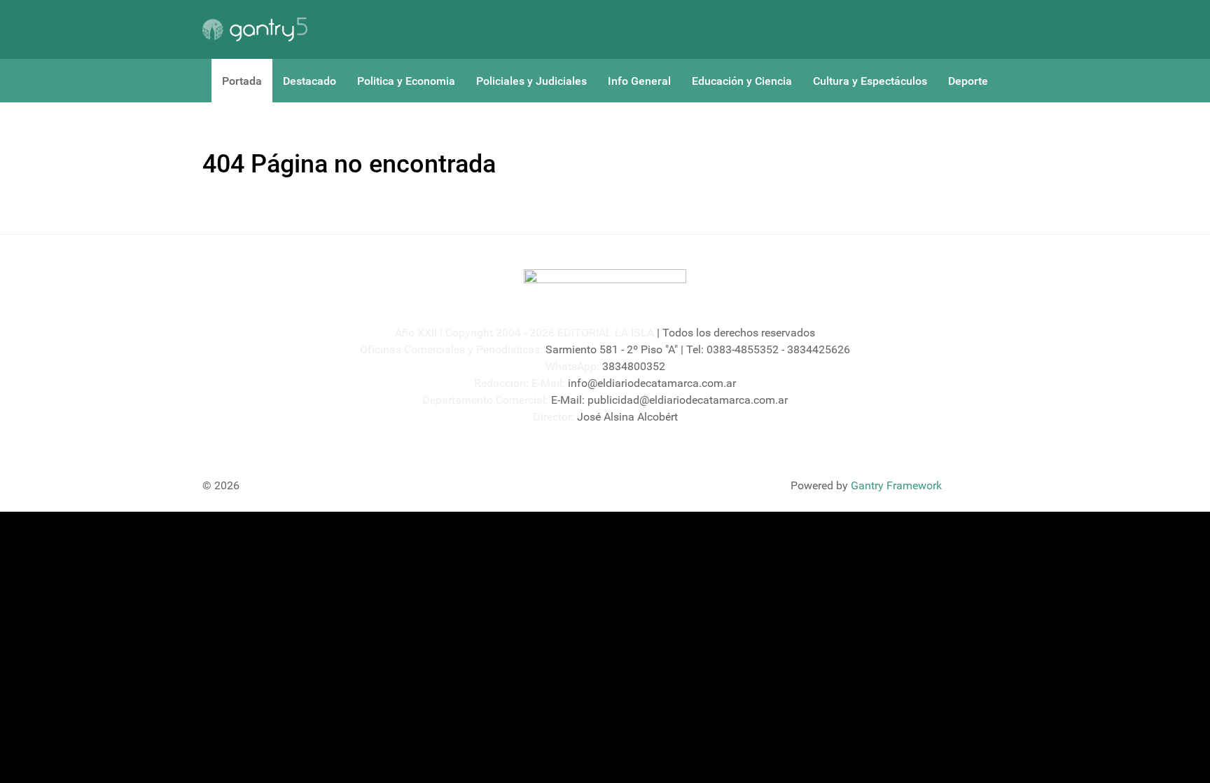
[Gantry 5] (254, 29)
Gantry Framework (896, 485)
